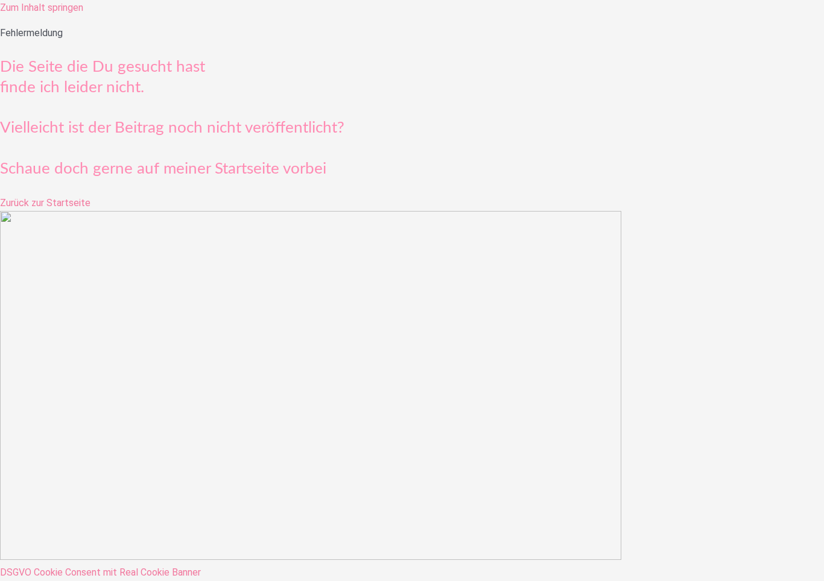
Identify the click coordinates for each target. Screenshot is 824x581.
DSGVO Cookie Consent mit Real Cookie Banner (100, 572)
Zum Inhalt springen (41, 7)
